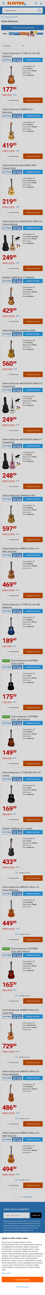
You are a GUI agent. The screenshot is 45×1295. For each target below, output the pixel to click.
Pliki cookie (6, 1273)
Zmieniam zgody (22, 1287)
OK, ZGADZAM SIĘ (22, 1279)
